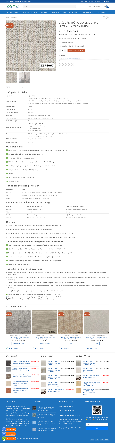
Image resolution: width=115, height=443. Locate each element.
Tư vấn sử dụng (86, 12)
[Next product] (104, 17)
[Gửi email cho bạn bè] (66, 64)
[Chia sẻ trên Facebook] (60, 64)
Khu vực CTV (98, 1)
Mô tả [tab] (8, 88)
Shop (15, 17)
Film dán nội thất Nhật (58, 12)
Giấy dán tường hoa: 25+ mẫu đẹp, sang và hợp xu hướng (46, 429)
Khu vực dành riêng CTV (66, 410)
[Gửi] (74, 6)
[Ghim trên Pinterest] (69, 64)
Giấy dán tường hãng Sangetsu (72, 58)
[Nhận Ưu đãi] (4, 434)
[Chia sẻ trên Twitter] (63, 64)
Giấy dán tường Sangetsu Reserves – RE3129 (18, 338)
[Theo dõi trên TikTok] (104, 1)
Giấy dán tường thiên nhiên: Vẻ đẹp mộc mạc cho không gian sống (46, 415)
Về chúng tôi (80, 1)
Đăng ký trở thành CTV (66, 406)
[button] (94, 6)
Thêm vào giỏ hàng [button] (18, 343)
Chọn (70, 343)
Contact (91, 1)
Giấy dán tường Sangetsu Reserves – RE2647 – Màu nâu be (70, 338)
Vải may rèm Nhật (44, 12)
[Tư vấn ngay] (4, 429)
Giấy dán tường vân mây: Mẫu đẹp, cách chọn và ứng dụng (46, 423)
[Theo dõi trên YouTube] (108, 1)
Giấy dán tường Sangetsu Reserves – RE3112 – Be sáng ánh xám (44, 338)
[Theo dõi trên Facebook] (103, 1)
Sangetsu (67, 60)
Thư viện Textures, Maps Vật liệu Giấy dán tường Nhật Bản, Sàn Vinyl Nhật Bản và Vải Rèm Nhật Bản (71, 422)
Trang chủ (9, 17)
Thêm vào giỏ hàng (76, 50)
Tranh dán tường (73, 12)
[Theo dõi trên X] (106, 1)
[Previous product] (107, 17)
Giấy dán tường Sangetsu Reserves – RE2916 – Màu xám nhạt (96, 338)
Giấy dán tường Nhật (14, 12)
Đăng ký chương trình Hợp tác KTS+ (70, 428)
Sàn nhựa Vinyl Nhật (30, 12)
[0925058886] (4, 438)
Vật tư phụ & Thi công (99, 12)
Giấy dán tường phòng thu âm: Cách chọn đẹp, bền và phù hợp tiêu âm (45, 408)
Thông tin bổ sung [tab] (17, 88)
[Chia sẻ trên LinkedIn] (72, 64)
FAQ (86, 1)
